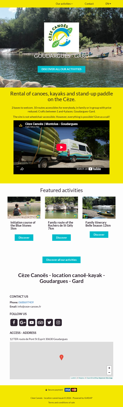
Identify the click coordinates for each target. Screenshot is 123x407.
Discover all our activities (61, 259)
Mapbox (82, 378)
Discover (24, 237)
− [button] (109, 372)
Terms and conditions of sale (61, 402)
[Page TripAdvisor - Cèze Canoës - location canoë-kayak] (40, 322)
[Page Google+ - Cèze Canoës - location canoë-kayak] (23, 322)
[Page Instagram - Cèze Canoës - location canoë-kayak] (58, 322)
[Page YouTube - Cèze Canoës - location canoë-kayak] (31, 322)
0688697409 (26, 302)
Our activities (63, 3)
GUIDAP (88, 398)
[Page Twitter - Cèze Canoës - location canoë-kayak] (49, 322)
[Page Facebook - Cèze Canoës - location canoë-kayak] (14, 322)
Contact (89, 3)
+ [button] (109, 368)
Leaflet (73, 378)
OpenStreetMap (92, 378)
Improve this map (105, 378)
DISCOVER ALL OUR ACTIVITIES (61, 69)
